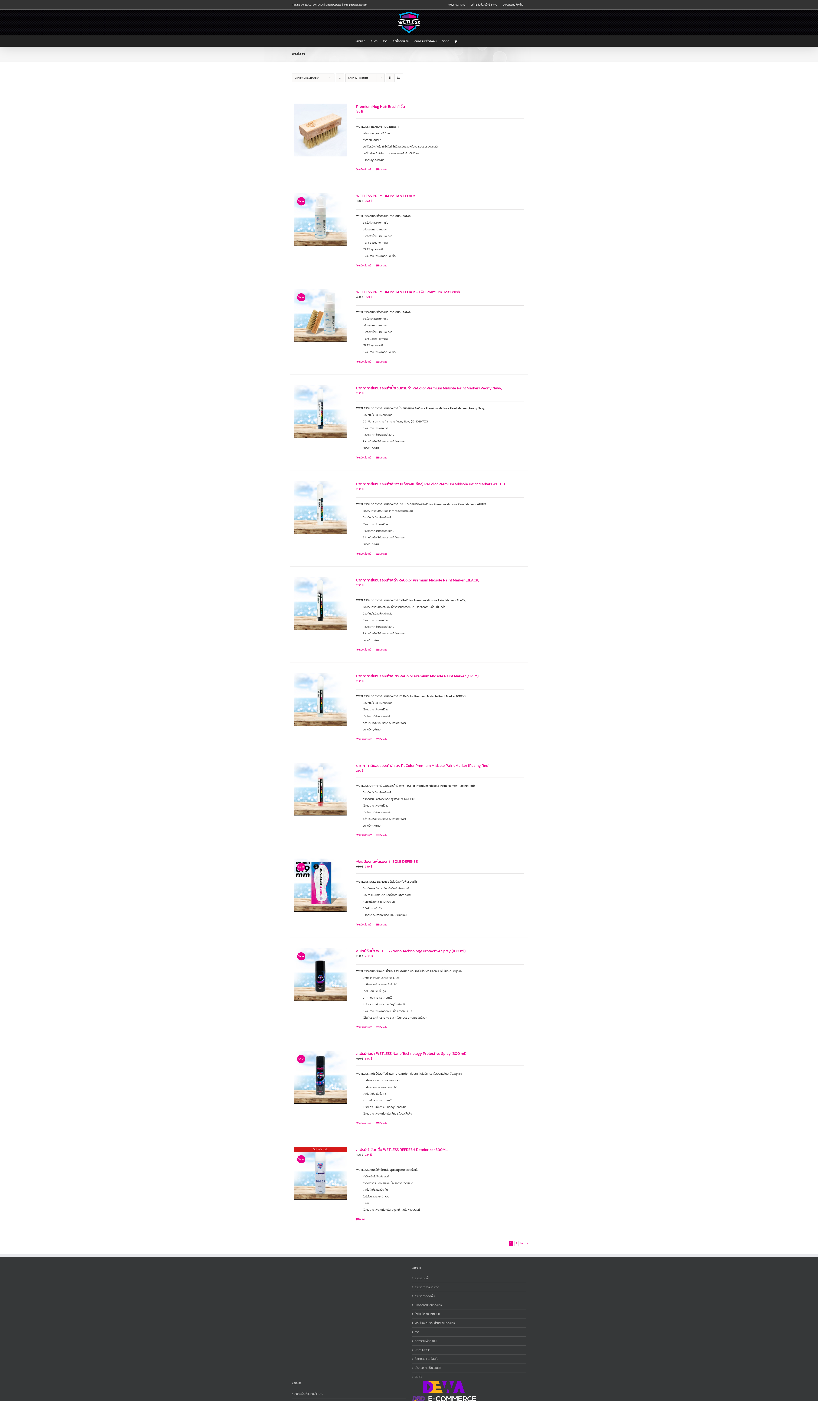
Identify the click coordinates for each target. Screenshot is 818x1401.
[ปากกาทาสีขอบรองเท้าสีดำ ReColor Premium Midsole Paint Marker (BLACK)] (320, 603)
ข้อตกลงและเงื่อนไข (426, 1359)
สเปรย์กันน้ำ (422, 1278)
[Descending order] (340, 78)
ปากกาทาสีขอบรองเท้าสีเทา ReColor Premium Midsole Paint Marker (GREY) (417, 676)
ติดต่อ (418, 1377)
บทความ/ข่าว (422, 1350)
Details (383, 169)
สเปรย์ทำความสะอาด (427, 1287)
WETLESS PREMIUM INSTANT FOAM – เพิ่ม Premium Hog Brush (408, 292)
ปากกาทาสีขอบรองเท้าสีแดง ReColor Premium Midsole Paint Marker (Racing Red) (423, 765)
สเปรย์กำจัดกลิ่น (425, 1296)
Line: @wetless (333, 5)
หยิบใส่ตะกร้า (365, 169)
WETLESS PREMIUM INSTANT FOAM (385, 196)
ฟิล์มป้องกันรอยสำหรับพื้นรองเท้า (435, 1323)
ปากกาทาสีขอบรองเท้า (428, 1305)
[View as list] (399, 78)
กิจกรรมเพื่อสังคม (425, 1341)
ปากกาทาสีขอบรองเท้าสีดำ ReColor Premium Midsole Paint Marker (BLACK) (418, 580)
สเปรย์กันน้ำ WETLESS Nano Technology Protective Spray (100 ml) (411, 951)
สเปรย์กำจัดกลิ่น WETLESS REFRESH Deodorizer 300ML (402, 1149)
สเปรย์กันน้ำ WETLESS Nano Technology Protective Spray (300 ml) (411, 1053)
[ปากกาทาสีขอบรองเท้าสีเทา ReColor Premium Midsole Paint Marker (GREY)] (320, 699)
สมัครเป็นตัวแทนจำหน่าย (308, 1394)
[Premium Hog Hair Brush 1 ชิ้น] (320, 130)
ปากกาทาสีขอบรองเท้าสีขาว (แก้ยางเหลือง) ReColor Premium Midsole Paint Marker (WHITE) (430, 484)
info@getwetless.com (355, 5)
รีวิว (417, 1332)
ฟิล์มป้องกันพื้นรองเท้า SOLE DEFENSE (387, 861)
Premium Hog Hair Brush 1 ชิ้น (380, 106)
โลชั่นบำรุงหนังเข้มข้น (427, 1314)
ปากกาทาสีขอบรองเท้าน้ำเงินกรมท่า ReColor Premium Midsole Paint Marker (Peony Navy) (429, 388)
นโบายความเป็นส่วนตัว (428, 1368)
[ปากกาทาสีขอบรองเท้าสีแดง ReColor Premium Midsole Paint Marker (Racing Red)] (320, 789)
